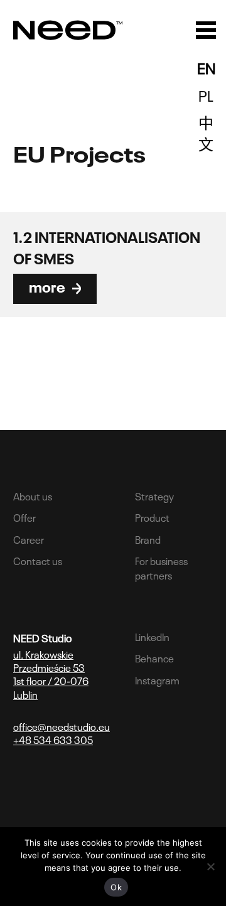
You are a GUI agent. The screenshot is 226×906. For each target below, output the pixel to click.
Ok (116, 887)
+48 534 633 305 (53, 739)
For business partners (161, 567)
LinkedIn (152, 636)
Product (152, 516)
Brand (148, 538)
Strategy (154, 495)
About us (32, 495)
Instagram (157, 679)
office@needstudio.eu (61, 726)
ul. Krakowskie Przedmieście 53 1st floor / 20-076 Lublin (51, 674)
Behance (154, 657)
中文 (205, 132)
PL (205, 94)
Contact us (37, 560)
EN (206, 67)
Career (28, 538)
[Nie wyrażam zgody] (210, 866)
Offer (24, 516)
